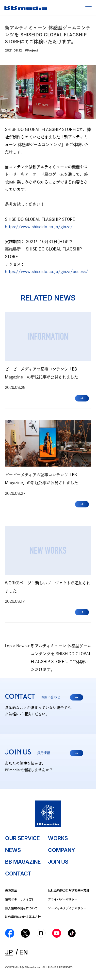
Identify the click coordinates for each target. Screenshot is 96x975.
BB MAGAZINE (23, 861)
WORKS (58, 838)
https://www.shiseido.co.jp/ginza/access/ (46, 272)
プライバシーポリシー (63, 899)
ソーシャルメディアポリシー (67, 908)
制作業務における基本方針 (23, 916)
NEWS (13, 850)
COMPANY (61, 850)
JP (9, 952)
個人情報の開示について (21, 908)
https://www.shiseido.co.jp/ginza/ (39, 227)
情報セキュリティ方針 (20, 899)
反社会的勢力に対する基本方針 (68, 890)
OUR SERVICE (22, 838)
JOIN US (58, 861)
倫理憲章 (11, 890)
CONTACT (18, 873)
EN (23, 952)
